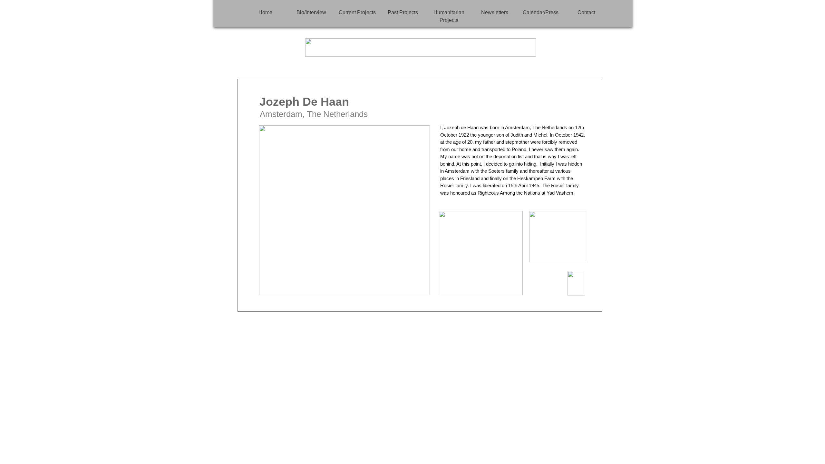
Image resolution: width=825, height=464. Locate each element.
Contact (586, 12)
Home (265, 12)
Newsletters (494, 12)
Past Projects (403, 12)
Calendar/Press (540, 12)
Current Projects (357, 12)
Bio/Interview (311, 12)
